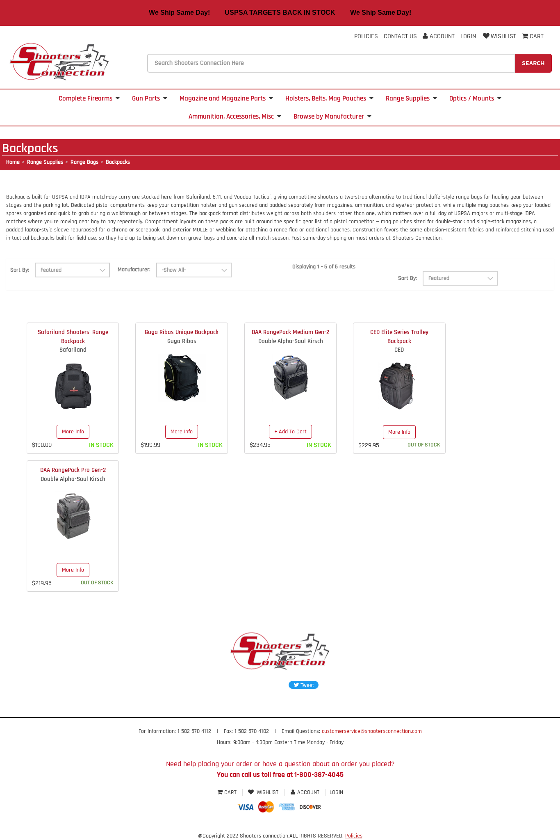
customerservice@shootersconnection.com (372, 731)
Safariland (73, 350)
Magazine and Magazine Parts (223, 98)
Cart (230, 792)
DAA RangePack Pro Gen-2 (73, 470)
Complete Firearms (85, 98)
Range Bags (84, 162)
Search (533, 63)
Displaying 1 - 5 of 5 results (323, 266)
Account (441, 36)
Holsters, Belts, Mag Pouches (325, 98)
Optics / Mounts (471, 98)
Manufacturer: (134, 269)
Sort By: (19, 270)
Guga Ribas (181, 341)
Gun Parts (146, 98)
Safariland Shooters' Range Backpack (73, 336)
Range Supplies (408, 98)
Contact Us (400, 36)
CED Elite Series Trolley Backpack (399, 336)
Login (468, 36)
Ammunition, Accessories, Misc (231, 116)
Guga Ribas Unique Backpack (182, 332)
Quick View (73, 379)
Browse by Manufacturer (329, 116)
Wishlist (503, 36)
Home (13, 162)
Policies (366, 36)
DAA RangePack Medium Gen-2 (290, 332)
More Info (73, 431)
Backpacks (118, 162)
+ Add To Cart (290, 431)
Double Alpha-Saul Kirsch (290, 341)
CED (399, 350)
